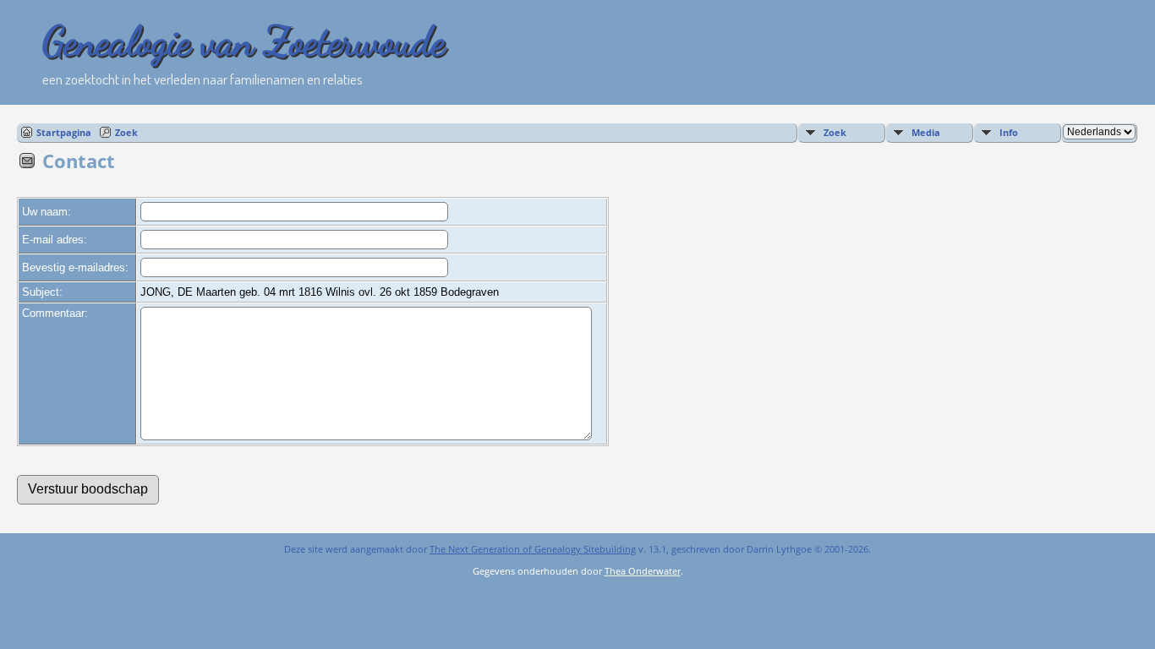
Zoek (126, 132)
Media (925, 132)
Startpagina (63, 132)
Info (1008, 132)
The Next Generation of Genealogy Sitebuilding (533, 549)
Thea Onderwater (643, 570)
